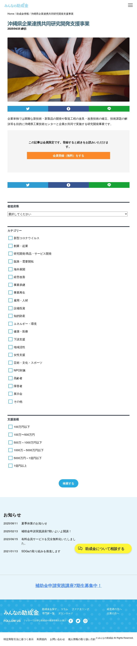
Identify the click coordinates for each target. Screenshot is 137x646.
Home (10, 13)
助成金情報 (22, 13)
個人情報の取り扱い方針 (82, 639)
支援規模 (13, 419)
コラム (64, 609)
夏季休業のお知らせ (34, 523)
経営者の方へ (114, 609)
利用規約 (42, 639)
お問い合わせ (57, 639)
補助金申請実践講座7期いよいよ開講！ (46, 531)
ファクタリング (80, 609)
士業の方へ (113, 613)
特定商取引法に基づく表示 (19, 639)
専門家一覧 (48, 613)
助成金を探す (49, 609)
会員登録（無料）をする (68, 155)
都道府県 (13, 206)
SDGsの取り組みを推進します (40, 551)
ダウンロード (65, 613)
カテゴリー (14, 230)
